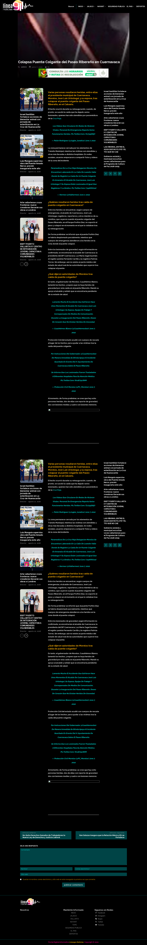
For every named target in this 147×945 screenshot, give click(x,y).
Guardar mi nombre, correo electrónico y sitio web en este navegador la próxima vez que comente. (59, 879)
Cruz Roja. (57, 118)
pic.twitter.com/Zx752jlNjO (83, 134)
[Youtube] (96, 924)
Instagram (101, 916)
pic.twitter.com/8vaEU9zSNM (73, 380)
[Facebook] (106, 174)
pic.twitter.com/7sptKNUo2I (83, 188)
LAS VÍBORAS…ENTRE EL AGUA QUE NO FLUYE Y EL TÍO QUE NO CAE (115, 149)
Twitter (100, 922)
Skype (100, 919)
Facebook (101, 913)
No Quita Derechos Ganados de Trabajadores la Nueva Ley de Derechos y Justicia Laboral (44, 836)
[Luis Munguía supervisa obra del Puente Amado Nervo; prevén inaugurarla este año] (31, 146)
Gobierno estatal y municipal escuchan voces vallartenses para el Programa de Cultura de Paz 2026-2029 (114, 161)
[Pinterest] (115, 174)
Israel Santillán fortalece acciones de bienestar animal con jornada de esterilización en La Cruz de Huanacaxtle (115, 96)
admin (24, 67)
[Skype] (96, 918)
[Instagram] (96, 915)
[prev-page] (22, 264)
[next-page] (26, 264)
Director (23, 130)
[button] (71, 6)
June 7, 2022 (90, 141)
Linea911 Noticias (76, 942)
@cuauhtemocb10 (88, 354)
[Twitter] (110, 174)
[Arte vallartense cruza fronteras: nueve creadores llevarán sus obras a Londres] (31, 187)
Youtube (101, 925)
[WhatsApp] (120, 174)
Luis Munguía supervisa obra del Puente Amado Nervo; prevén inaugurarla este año (31, 165)
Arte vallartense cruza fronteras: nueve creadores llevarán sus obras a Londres (31, 206)
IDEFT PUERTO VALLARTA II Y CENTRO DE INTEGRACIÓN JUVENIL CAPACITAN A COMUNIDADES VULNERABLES (31, 250)
